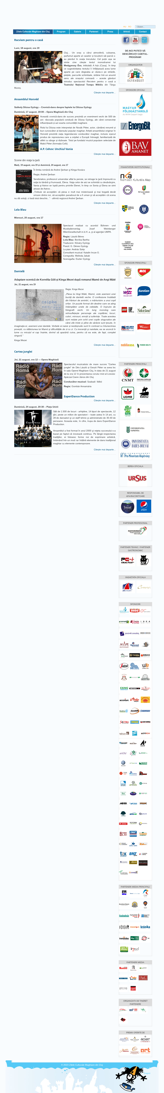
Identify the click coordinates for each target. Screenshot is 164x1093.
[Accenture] (124, 699)
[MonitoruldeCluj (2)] (123, 968)
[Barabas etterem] (124, 1050)
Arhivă (126, 31)
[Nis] (134, 666)
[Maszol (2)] (134, 926)
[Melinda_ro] (127, 328)
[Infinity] (143, 863)
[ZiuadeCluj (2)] (123, 978)
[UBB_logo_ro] (135, 443)
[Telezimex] (123, 854)
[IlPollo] (134, 699)
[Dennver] (143, 773)
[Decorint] (145, 688)
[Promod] (124, 621)
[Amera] (134, 621)
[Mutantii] (143, 803)
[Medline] (124, 710)
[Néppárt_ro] (144, 374)
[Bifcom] (133, 763)
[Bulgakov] (144, 560)
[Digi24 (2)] (124, 892)
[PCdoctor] (127, 560)
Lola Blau (20, 209)
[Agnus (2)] (134, 949)
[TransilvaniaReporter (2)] (124, 904)
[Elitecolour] (123, 844)
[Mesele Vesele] (133, 743)
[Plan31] (143, 813)
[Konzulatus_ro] (144, 410)
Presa (110, 31)
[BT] (127, 272)
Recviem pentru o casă (28, 40)
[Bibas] (145, 655)
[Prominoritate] (135, 455)
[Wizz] (127, 291)
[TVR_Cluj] (145, 893)
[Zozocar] (143, 844)
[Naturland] (144, 309)
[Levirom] (145, 733)
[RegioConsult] (143, 823)
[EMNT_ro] (127, 374)
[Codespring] (133, 773)
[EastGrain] (133, 854)
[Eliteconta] (145, 610)
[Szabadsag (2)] (124, 915)
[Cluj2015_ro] (144, 227)
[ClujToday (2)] (143, 968)
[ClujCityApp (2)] (145, 904)
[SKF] (133, 833)
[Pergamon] (145, 710)
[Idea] (145, 622)
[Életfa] (127, 410)
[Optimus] (133, 813)
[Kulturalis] (144, 209)
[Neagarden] (123, 813)
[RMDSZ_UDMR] (127, 393)
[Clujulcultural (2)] (143, 977)
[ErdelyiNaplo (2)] (123, 988)
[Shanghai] (145, 699)
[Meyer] (123, 803)
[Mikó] (124, 677)
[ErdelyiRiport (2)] (133, 988)
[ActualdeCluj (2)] (133, 968)
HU (125, 27)
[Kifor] (143, 1010)
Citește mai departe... (104, 92)
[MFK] (124, 610)
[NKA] (135, 176)
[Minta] (123, 1010)
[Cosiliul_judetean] (127, 208)
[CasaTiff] (123, 773)
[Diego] (134, 610)
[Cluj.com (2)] (134, 904)
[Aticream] (127, 587)
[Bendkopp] (134, 677)
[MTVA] (127, 190)
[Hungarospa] (124, 1039)
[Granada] (134, 1050)
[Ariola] (123, 753)
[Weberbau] (145, 666)
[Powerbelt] (144, 345)
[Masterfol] (134, 688)
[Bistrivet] (145, 677)
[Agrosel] (123, 872)
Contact (143, 31)
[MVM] (135, 104)
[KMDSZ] (144, 392)
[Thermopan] (143, 833)
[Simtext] (123, 833)
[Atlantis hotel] (134, 1039)
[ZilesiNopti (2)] (133, 978)
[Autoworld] (123, 763)
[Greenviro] (133, 783)
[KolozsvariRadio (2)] (145, 915)
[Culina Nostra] (133, 844)
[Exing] (124, 688)
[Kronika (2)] (145, 926)
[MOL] (144, 272)
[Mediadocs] (145, 633)
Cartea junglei (23, 351)
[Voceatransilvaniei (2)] (134, 893)
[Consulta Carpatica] (123, 862)
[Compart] (133, 872)
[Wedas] (144, 327)
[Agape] (124, 644)
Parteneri (93, 31)
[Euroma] (123, 783)
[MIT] (133, 1010)
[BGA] (144, 190)
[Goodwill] (129, 633)
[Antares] (143, 753)
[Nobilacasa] (127, 345)
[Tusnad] (127, 506)
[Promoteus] (123, 823)
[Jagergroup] (145, 644)
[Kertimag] (133, 793)
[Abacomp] (123, 743)
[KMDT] (123, 1020)
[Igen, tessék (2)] (124, 949)
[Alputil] (143, 743)
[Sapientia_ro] (135, 429)
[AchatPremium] (145, 1039)
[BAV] (135, 147)
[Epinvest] (134, 644)
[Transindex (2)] (124, 938)
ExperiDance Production (79, 396)
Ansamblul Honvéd (26, 99)
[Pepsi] (144, 506)
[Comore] (144, 587)
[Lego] (127, 309)
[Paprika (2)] (134, 915)
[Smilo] (145, 722)
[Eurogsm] (144, 291)
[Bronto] (143, 763)
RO (129, 27)
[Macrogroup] (143, 793)
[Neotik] (134, 710)
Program (61, 31)
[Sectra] (124, 722)
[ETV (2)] (134, 938)
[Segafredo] (124, 666)
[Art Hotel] (145, 1050)
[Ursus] (137, 478)
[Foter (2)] (124, 926)
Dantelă (19, 271)
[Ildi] (123, 793)
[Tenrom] (134, 733)
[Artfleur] (133, 753)
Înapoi (147, 1073)
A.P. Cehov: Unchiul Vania (56, 149)
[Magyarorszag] (137, 531)
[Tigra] (134, 655)
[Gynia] (143, 783)
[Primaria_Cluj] (127, 227)
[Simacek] (134, 722)
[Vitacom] (133, 803)
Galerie (77, 31)
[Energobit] (135, 125)
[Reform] (133, 822)
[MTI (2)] (145, 938)
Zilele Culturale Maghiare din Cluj (33, 31)
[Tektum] (124, 733)
